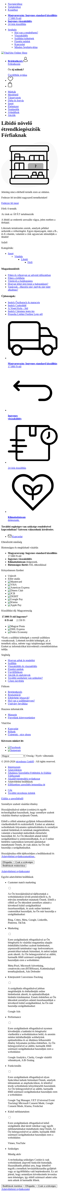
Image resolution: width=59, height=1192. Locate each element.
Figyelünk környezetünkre (21, 717)
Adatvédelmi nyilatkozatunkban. (18, 856)
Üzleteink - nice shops (19, 734)
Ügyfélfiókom (15, 672)
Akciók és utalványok (19, 675)
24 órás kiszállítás (17, 24)
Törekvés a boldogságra (20, 281)
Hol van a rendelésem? (26, 32)
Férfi (30, 262)
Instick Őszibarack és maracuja (24, 302)
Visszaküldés (21, 35)
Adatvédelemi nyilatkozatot (15, 871)
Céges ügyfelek (16, 680)
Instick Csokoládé (17, 305)
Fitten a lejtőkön (16, 278)
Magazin (12, 714)
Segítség (12, 29)
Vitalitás (18, 256)
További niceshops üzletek (21, 793)
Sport (10, 253)
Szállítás (12, 663)
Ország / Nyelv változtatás (39, 755)
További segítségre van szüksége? (25, 678)
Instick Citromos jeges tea (21, 311)
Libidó (24, 259)
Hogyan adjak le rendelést (21, 660)
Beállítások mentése (12, 1186)
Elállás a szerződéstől (12, 798)
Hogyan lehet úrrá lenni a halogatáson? (28, 284)
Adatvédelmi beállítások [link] (20, 781)
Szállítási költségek (24, 38)
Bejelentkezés (15, 692)
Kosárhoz (13, 9)
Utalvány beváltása (18, 703)
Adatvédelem (15, 770)
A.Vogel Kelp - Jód (18, 308)
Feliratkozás (14, 64)
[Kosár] (33, 85)
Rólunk (12, 731)
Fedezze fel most (10, 203)
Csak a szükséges (24, 862)
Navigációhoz (15, 4)
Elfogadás (7, 862)
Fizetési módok (22, 41)
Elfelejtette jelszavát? (19, 697)
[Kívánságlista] (10, 80)
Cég (10, 790)
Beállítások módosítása (14, 865)
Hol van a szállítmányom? (21, 700)
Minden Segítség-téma (26, 47)
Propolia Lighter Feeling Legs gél (25, 314)
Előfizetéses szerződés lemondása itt (26, 784)
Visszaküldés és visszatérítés (22, 666)
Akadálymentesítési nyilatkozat (24, 778)
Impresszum (14, 767)
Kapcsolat (19, 44)
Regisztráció (14, 694)
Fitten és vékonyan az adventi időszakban (29, 275)
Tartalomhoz (14, 7)
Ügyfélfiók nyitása (17, 75)
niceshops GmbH (25, 761)
